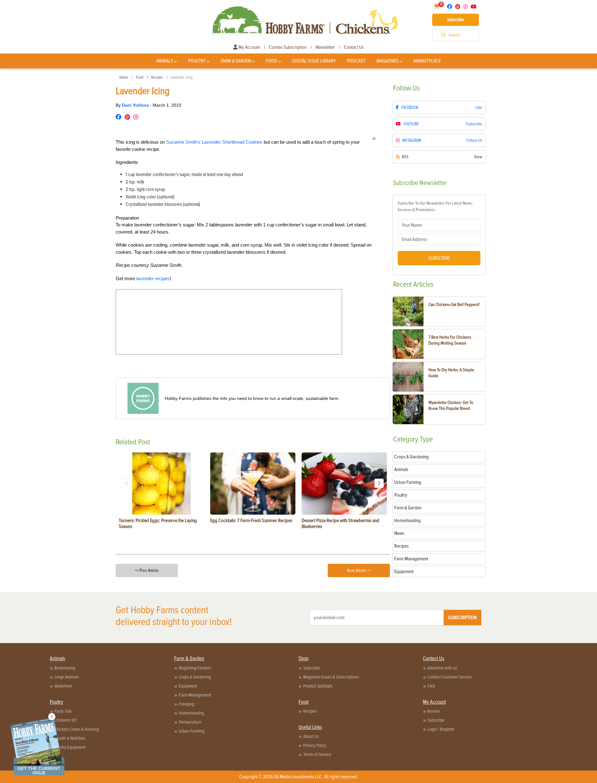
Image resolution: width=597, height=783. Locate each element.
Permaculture (190, 722)
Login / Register (441, 729)
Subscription (462, 617)
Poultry (197, 61)
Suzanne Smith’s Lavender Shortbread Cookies (214, 142)
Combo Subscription (288, 47)
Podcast (356, 61)
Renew (434, 711)
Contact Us (354, 47)
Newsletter (325, 47)
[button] (379, 483)
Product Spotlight (317, 686)
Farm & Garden (236, 61)
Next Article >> (359, 570)
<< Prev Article (147, 570)
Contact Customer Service (450, 677)
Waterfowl (63, 686)
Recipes (157, 77)
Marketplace (427, 61)
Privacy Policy (314, 745)
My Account (249, 47)
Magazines (388, 61)
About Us (311, 736)
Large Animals (66, 677)
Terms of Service (317, 754)
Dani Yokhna (136, 105)
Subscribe (455, 19)
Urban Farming (191, 731)
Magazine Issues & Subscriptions (331, 677)
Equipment (188, 686)
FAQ (431, 686)
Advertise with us (442, 668)
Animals (164, 61)
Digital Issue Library (314, 61)
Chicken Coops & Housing (76, 729)
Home (123, 77)
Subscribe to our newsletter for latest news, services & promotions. (435, 206)
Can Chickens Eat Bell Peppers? (453, 304)
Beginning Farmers (195, 668)
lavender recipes (153, 278)
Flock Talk (63, 711)
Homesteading (191, 713)
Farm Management (195, 695)
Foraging (186, 704)
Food (271, 61)
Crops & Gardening (195, 677)
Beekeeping (64, 668)
